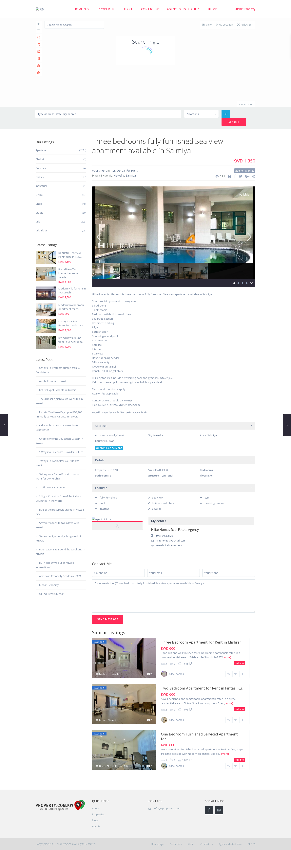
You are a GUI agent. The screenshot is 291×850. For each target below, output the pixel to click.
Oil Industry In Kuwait (51, 594)
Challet (40, 159)
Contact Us (150, 9)
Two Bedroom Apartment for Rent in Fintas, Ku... (202, 688)
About (129, 9)
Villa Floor (41, 230)
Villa (38, 221)
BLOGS (213, 9)
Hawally (118, 175)
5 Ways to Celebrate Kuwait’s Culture (61, 452)
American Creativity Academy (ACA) (60, 576)
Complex (41, 168)
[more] (227, 657)
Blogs (95, 820)
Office (39, 195)
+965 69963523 (164, 536)
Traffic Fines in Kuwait (52, 487)
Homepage (82, 9)
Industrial (41, 186)
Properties (107, 9)
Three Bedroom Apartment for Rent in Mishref (201, 642)
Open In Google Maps (109, 448)
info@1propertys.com (167, 808)
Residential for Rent (124, 170)
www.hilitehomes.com (169, 545)
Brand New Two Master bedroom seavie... (68, 273)
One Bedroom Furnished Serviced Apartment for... (199, 736)
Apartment (99, 170)
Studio (39, 212)
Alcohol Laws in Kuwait (52, 381)
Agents (96, 826)
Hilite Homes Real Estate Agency (117, 523)
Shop (39, 203)
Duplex (40, 177)
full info (240, 663)
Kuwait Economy (49, 585)
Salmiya (131, 175)
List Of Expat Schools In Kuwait (57, 390)
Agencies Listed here (184, 9)
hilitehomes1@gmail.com (170, 540)
